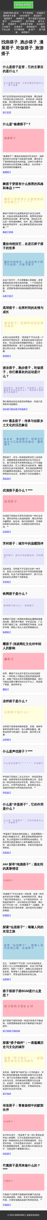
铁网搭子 (7, 632)
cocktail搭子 (16, 21)
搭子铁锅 (30, 21)
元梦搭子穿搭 (26, 24)
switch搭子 (25, 16)
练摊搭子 (20, 18)
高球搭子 (7, 356)
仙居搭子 (7, 979)
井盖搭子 (7, 852)
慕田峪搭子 (32, 27)
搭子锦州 (7, 1094)
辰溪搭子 (12, 24)
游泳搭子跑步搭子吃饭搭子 (15, 409)
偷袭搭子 (7, 172)
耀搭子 (6, 689)
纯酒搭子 (7, 915)
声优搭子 (7, 793)
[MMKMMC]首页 (11, 13)
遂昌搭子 (8, 18)
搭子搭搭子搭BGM (11, 1031)
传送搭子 (7, 1154)
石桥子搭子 (8, 296)
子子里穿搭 (28, 13)
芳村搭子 (7, 582)
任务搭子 (18, 27)
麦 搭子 (31, 29)
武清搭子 (7, 532)
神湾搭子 (25, 32)
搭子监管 (7, 112)
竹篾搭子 (7, 1205)
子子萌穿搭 (19, 29)
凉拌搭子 (7, 739)
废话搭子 (38, 16)
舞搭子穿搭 (8, 232)
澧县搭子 (7, 479)
